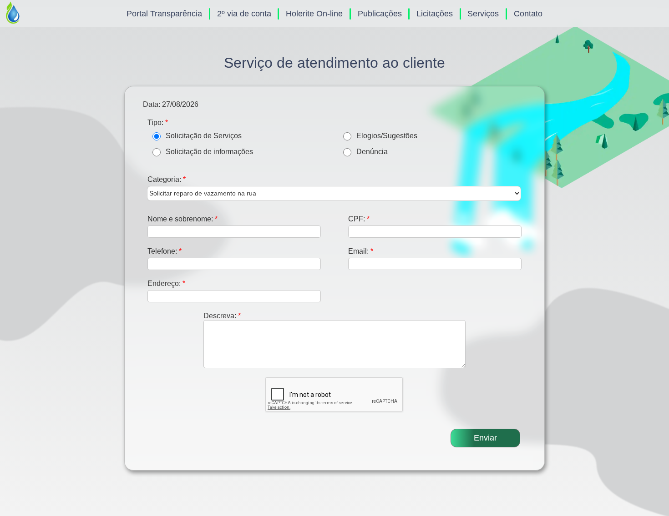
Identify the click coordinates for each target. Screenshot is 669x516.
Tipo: (157, 122)
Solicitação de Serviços (204, 135)
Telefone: (164, 251)
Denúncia (372, 151)
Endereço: (166, 283)
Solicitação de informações (209, 151)
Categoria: (166, 179)
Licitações (434, 13)
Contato (528, 13)
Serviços (483, 13)
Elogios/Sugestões (386, 135)
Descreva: (222, 315)
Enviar (485, 437)
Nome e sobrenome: (182, 219)
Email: (360, 251)
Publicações (380, 13)
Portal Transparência (164, 13)
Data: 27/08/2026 (170, 104)
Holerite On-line (314, 13)
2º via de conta (244, 13)
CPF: (359, 219)
